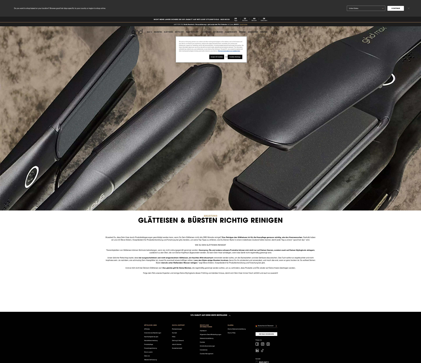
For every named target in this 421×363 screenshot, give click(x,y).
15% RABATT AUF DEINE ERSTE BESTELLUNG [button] (208, 315)
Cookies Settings (234, 57)
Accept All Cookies (217, 57)
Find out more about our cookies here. (229, 51)
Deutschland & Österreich (266, 325)
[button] (155, 325)
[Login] (276, 32)
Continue (395, 8)
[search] (272, 32)
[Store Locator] (281, 32)
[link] (210, 19)
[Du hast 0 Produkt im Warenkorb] (286, 32)
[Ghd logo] (137, 32)
